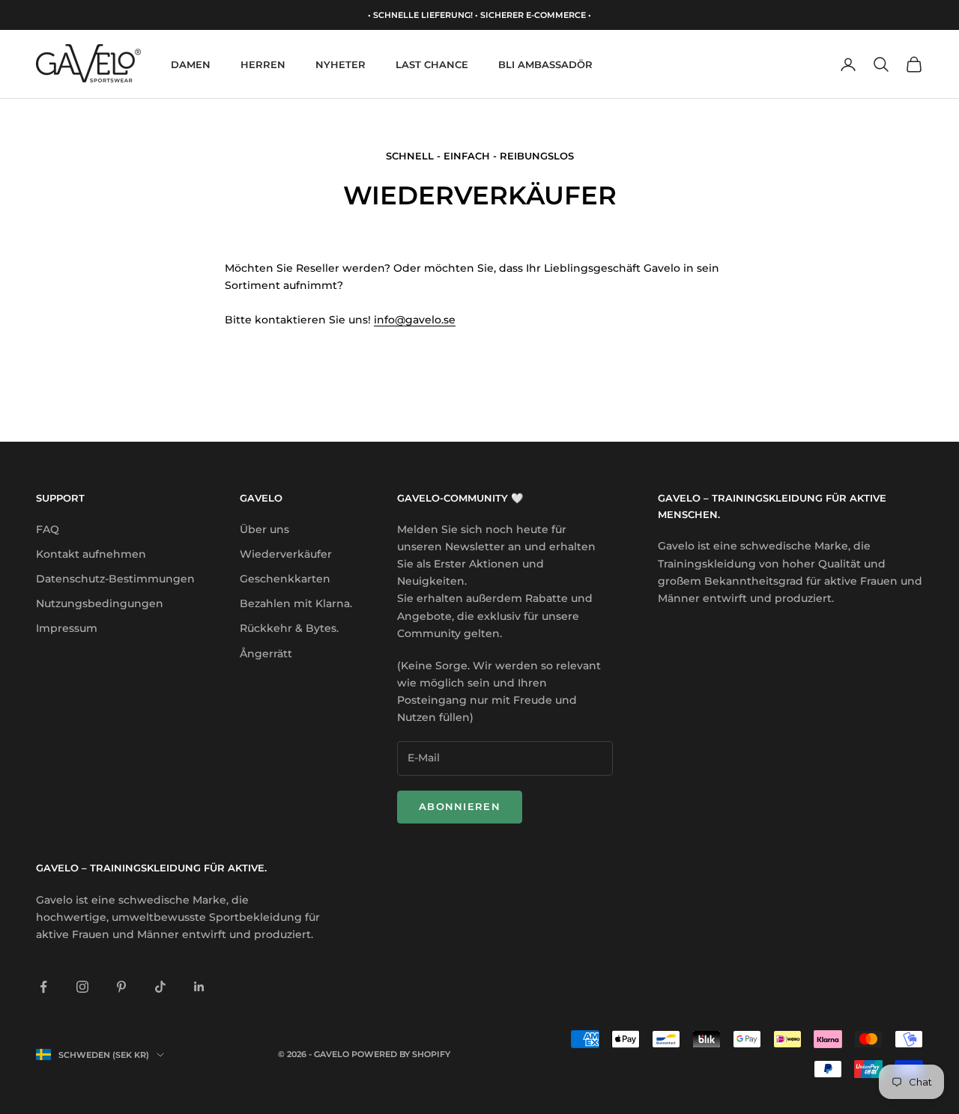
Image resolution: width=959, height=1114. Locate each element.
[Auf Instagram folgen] (82, 986)
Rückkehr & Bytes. (289, 628)
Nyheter (340, 64)
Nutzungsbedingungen (99, 603)
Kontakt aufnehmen (91, 554)
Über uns (264, 529)
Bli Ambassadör (545, 64)
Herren (262, 64)
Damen (191, 64)
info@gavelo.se (415, 319)
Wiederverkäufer (286, 554)
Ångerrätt (266, 653)
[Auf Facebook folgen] (43, 986)
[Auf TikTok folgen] (160, 986)
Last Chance (432, 64)
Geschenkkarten (285, 578)
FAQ (47, 529)
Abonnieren (459, 806)
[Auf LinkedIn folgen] (199, 986)
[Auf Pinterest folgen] (121, 986)
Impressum (66, 628)
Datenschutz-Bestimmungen (115, 578)
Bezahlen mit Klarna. (296, 603)
